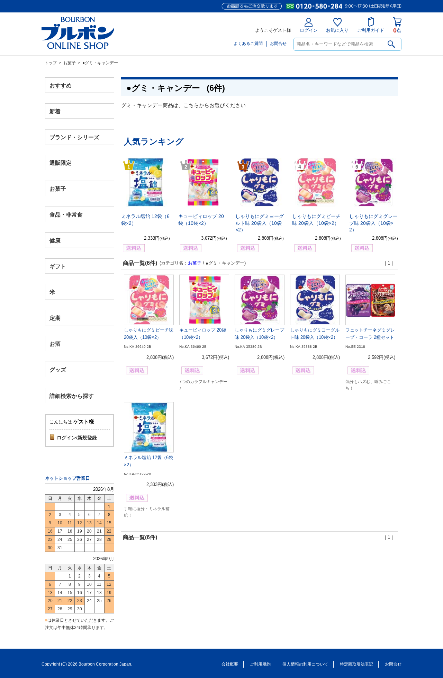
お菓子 (69, 62)
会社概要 (230, 664)
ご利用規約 (260, 664)
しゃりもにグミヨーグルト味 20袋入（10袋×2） (259, 222)
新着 (55, 111)
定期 (55, 318)
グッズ (57, 369)
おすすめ (60, 85)
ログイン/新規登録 (77, 437)
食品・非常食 (66, 215)
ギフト (57, 266)
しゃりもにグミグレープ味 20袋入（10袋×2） (373, 222)
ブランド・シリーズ (74, 137)
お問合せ (278, 43)
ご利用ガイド (370, 30)
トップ (50, 62)
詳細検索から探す (71, 396)
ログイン (309, 30)
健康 (55, 240)
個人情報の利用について (305, 664)
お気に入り (337, 30)
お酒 (55, 343)
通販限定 (60, 163)
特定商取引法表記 (356, 664)
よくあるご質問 (248, 43)
